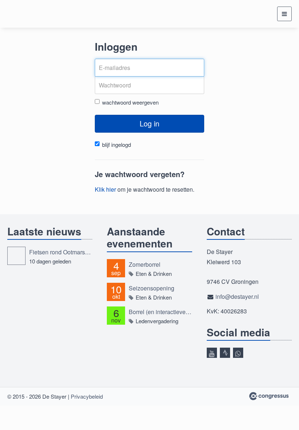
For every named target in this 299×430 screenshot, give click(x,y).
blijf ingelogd (116, 144)
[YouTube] (212, 353)
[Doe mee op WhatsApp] (238, 353)
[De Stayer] (25, 14)
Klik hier (105, 189)
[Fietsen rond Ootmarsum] (16, 256)
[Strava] (225, 353)
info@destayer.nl (237, 296)
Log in (149, 123)
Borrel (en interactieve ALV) (160, 312)
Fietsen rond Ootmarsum (60, 252)
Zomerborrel (144, 264)
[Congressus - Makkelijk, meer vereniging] (269, 396)
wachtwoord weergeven (130, 102)
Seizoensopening (151, 288)
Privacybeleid (87, 396)
